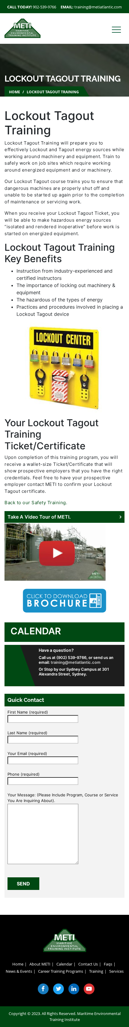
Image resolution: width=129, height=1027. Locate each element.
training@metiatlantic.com (98, 7)
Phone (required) (24, 774)
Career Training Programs (60, 971)
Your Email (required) (27, 753)
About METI (39, 964)
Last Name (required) (27, 732)
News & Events (19, 971)
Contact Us (88, 964)
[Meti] (22, 28)
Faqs (108, 964)
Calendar (35, 630)
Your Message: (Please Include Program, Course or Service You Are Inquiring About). (63, 797)
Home (14, 91)
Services (116, 971)
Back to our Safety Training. (35, 502)
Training (96, 971)
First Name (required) (28, 712)
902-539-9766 (44, 7)
